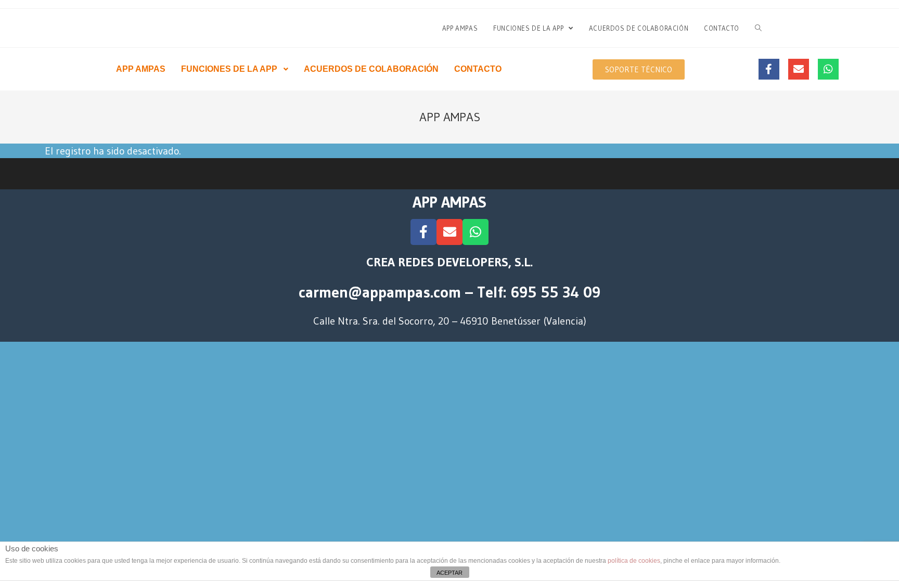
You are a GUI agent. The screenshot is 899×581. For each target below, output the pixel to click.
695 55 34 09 (555, 292)
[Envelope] (798, 69)
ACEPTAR (449, 573)
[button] (639, 69)
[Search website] (758, 28)
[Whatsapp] (828, 69)
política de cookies (634, 560)
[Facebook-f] (769, 69)
